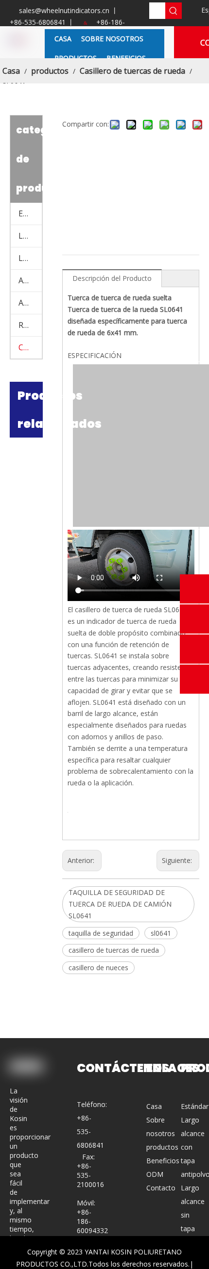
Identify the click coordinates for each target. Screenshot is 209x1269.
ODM (154, 1174)
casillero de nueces (98, 967)
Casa (154, 1106)
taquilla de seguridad (101, 933)
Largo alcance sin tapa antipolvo (30, 258)
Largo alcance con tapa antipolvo (30, 235)
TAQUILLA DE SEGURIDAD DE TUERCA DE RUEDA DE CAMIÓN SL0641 (120, 904)
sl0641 (161, 933)
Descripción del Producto (112, 278)
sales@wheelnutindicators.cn (64, 10)
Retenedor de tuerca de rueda (30, 325)
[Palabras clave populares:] (173, 10)
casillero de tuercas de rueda (114, 950)
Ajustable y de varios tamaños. (30, 302)
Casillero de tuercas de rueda (30, 347)
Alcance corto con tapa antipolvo (30, 280)
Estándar (30, 213)
